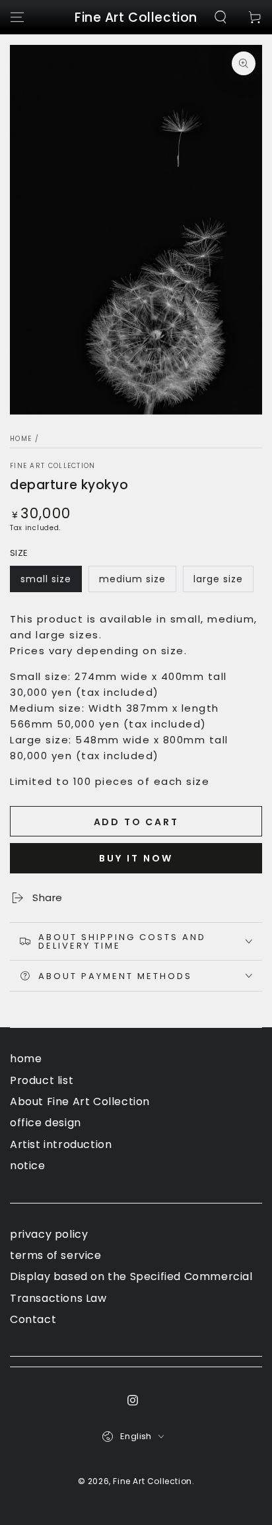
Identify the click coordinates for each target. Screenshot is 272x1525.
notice (28, 1165)
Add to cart (136, 822)
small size (45, 579)
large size (218, 579)
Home (21, 439)
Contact (33, 1319)
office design (45, 1122)
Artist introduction (61, 1144)
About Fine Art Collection (80, 1101)
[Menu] (17, 17)
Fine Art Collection (53, 466)
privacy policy (49, 1234)
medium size (132, 579)
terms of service (56, 1255)
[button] (220, 17)
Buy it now (136, 858)
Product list (41, 1080)
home (26, 1058)
